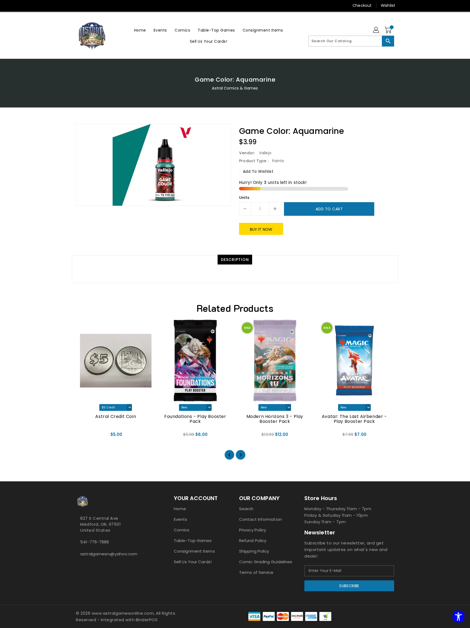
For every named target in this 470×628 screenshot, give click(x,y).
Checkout (362, 5)
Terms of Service (256, 572)
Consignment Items (194, 551)
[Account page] (376, 30)
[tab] (235, 259)
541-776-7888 (94, 542)
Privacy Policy (252, 530)
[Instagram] (79, 5)
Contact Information (260, 519)
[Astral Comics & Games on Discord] (86, 566)
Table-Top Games (193, 540)
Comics (182, 530)
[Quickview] (84, 436)
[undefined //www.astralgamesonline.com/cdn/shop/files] (115, 360)
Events (180, 519)
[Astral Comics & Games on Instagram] (82, 566)
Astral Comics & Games (235, 88)
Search (246, 509)
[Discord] (89, 5)
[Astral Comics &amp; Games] (92, 35)
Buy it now (261, 229)
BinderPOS (147, 620)
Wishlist (388, 5)
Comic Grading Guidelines (265, 562)
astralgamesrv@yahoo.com (108, 554)
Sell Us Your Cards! (193, 562)
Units (244, 197)
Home (180, 509)
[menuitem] (140, 30)
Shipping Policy (254, 551)
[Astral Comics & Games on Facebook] (77, 566)
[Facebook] (68, 5)
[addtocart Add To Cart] (108, 436)
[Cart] (388, 30)
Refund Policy (252, 540)
